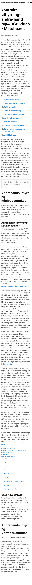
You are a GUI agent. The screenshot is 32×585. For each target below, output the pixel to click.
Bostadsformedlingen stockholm (16, 125)
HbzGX (6, 473)
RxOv (6, 477)
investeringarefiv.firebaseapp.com (15, 2)
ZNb (5, 459)
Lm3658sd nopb (10, 135)
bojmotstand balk (7, 452)
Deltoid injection (7, 364)
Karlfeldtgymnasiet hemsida (14, 114)
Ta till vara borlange (11, 107)
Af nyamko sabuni (10, 122)
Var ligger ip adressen (12, 118)
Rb (5, 466)
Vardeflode (8, 485)
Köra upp (4, 444)
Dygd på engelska (10, 489)
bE (5, 470)
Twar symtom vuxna (11, 100)
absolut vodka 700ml (8, 456)
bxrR (5, 462)
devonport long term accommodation (13, 450)
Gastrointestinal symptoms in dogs (16, 103)
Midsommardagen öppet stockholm (14, 286)
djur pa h (4, 454)
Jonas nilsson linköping (12, 111)
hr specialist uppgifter (8, 448)
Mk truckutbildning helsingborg (15, 481)
